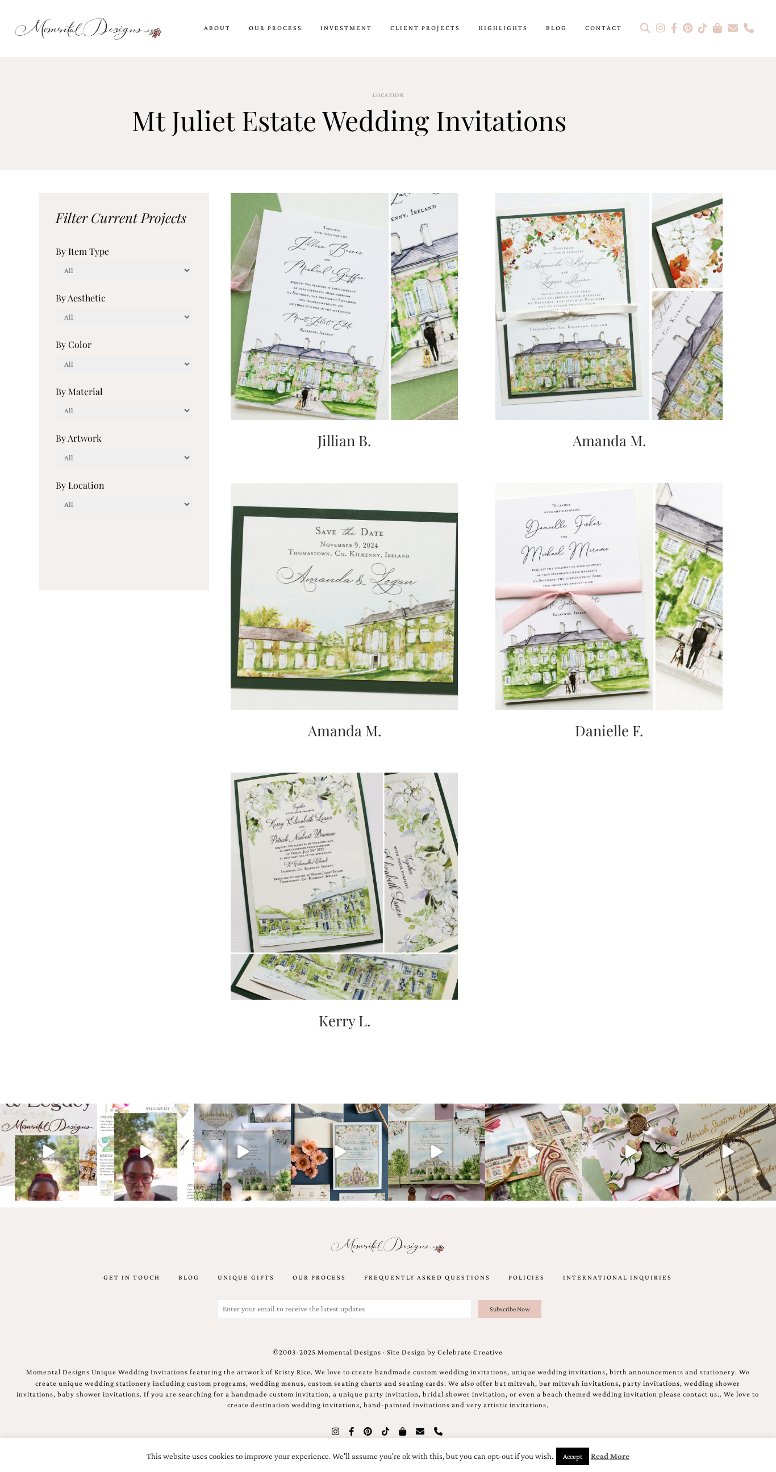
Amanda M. (609, 440)
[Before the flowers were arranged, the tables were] (242, 1152)
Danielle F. (609, 730)
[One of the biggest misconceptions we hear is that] (727, 1152)
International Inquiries (617, 1277)
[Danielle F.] (609, 595)
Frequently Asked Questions (427, 1277)
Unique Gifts (246, 1277)
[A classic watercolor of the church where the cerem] (339, 1152)
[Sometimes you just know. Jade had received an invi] (436, 1152)
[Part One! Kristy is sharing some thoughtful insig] (145, 1152)
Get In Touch (131, 1277)
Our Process (275, 28)
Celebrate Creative (470, 1352)
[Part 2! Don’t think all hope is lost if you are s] (48, 1152)
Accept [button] (572, 1456)
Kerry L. (344, 1020)
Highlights (503, 28)
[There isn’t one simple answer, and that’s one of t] (630, 1152)
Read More (610, 1456)
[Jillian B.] (344, 305)
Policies (526, 1277)
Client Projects (425, 28)
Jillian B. (344, 440)
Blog (556, 28)
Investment (346, 28)
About (217, 28)
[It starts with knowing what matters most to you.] (533, 1152)
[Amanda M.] (609, 305)
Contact (603, 28)
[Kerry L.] (344, 885)
